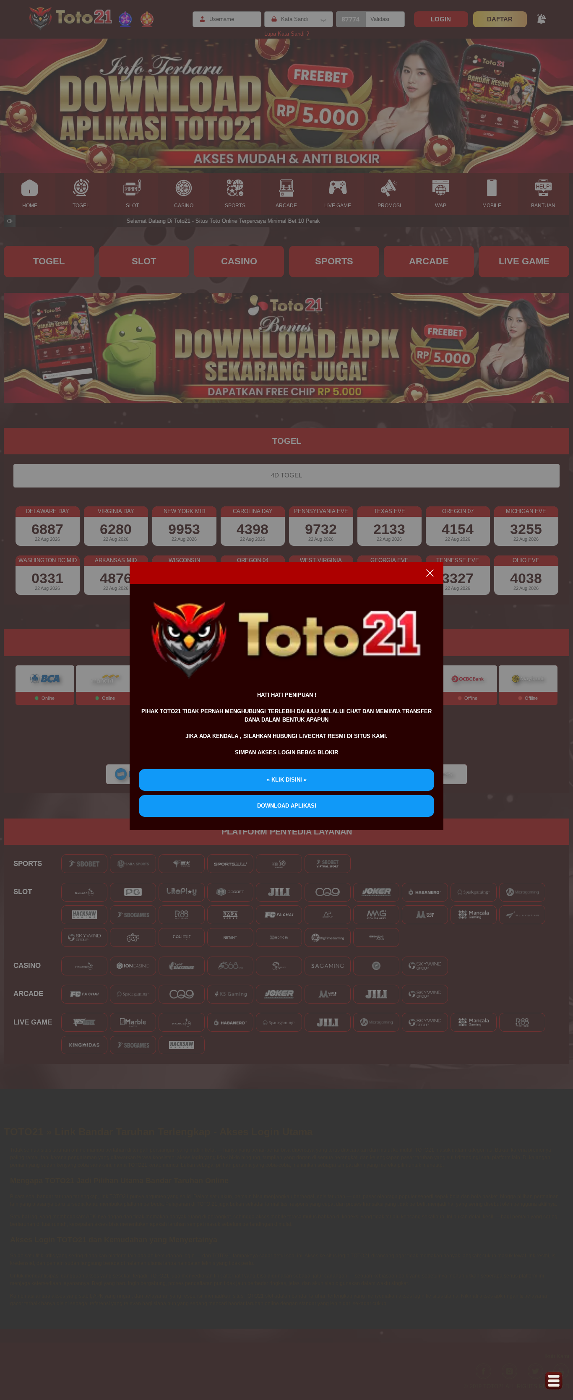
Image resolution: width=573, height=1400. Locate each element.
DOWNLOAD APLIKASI (286, 806)
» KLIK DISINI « (287, 780)
